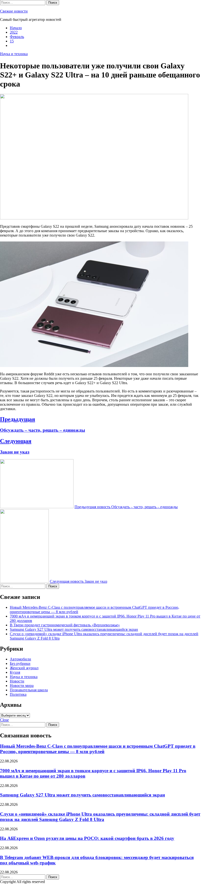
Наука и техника (14, 54)
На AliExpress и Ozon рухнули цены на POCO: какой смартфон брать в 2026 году (87, 838)
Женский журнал (24, 668)
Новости (17, 681)
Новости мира (22, 685)
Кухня (15, 672)
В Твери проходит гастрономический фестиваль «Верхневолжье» (65, 625)
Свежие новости (14, 11)
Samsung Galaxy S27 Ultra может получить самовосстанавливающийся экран (74, 629)
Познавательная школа (29, 690)
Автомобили (20, 659)
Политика (18, 694)
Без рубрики (20, 663)
